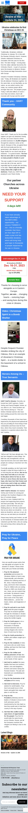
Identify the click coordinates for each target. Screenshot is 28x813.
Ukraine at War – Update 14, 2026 (10, 753)
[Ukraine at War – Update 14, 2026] (14, 742)
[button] (14, 280)
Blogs (7, 13)
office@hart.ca (15, 777)
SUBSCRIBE (22, 802)
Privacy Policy (13, 810)
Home (4, 13)
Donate (22, 2)
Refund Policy (20, 810)
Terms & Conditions (5, 810)
